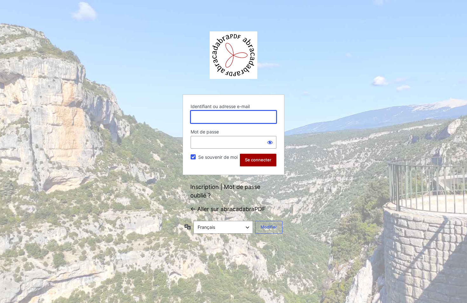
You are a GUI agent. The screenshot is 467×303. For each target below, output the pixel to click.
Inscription (204, 187)
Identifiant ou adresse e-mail (220, 106)
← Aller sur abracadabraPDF (228, 209)
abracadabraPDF (233, 55)
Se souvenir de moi (218, 157)
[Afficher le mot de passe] (270, 142)
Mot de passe (205, 131)
